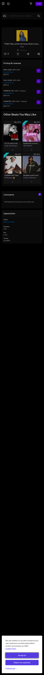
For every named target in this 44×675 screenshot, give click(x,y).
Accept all (22, 655)
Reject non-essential (22, 662)
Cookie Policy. (10, 648)
